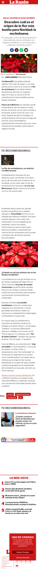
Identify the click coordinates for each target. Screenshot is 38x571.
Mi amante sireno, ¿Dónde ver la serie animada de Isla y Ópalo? (20, 497)
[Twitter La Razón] (17, 50)
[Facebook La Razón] (12, 50)
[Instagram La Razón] (26, 561)
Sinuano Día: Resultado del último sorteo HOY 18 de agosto (18, 490)
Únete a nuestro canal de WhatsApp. (17, 375)
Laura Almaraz (11, 77)
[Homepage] (19, 2)
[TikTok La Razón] (30, 561)
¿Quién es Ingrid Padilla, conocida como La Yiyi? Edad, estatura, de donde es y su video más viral (18, 511)
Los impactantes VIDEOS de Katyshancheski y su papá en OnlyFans (20, 503)
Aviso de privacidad (22, 557)
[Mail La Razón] (26, 50)
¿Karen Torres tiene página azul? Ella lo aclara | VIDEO (20, 483)
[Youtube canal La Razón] (17, 566)
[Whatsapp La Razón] (21, 50)
